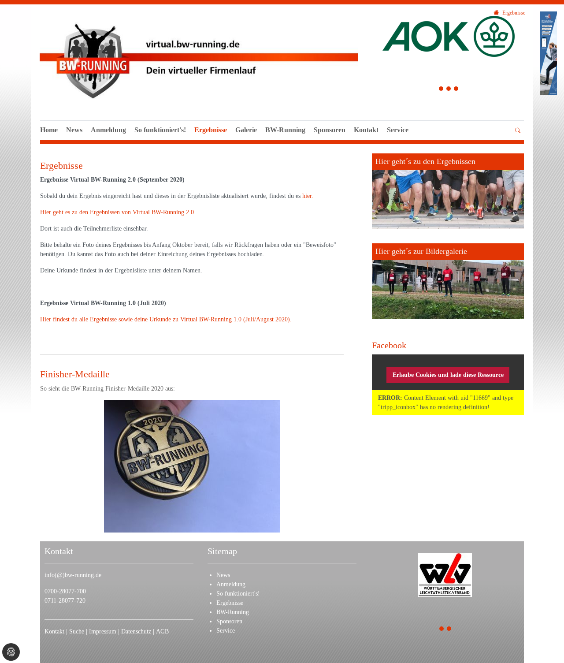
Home (49, 130)
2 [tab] (448, 90)
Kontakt (366, 130)
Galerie (246, 130)
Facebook (389, 345)
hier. (307, 196)
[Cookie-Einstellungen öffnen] (11, 652)
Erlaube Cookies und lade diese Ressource (448, 375)
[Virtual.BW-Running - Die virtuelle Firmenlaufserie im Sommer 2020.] (199, 59)
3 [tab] (456, 90)
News (74, 130)
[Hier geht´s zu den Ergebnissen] (448, 191)
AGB (162, 631)
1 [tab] (441, 90)
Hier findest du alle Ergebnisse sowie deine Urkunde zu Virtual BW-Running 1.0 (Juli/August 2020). (166, 319)
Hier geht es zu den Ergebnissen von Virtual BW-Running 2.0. (118, 212)
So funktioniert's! (160, 130)
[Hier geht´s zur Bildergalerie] (448, 281)
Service (397, 130)
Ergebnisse (210, 130)
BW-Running (285, 130)
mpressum (103, 631)
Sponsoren (329, 130)
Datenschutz (137, 631)
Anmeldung (108, 130)
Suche (77, 631)
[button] (397, 139)
